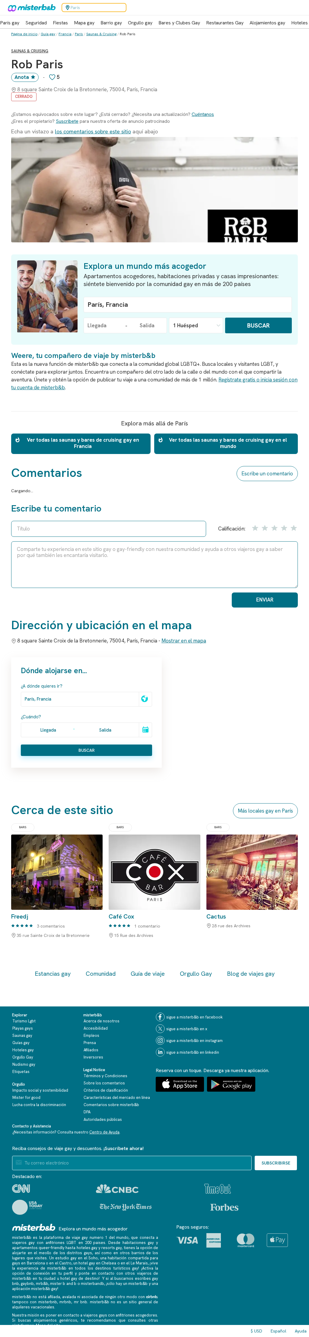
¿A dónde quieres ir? (41, 686)
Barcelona (36, 1263)
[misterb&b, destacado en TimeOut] (217, 1189)
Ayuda (301, 1331)
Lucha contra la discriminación (39, 1104)
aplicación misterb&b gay (34, 1288)
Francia (65, 34)
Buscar (258, 325)
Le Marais (139, 1263)
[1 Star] (255, 528)
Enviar (264, 599)
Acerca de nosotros (101, 1021)
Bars (23, 827)
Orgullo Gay (196, 974)
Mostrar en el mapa (183, 641)
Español (278, 1331)
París (79, 34)
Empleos (91, 1035)
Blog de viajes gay (251, 974)
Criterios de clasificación (106, 1090)
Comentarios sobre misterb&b (111, 1104)
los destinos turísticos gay (113, 1268)
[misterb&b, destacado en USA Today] (27, 1207)
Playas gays (22, 1028)
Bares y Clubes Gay (179, 23)
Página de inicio (24, 34)
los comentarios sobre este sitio (93, 131)
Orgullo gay (140, 23)
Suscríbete (67, 121)
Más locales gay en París (265, 810)
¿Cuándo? (31, 717)
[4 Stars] (283, 528)
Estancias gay (53, 974)
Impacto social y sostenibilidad (40, 1090)
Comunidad (101, 974)
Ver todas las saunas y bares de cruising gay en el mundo (228, 443)
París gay (9, 23)
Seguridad (36, 23)
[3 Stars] (274, 528)
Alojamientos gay (267, 23)
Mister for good (26, 1097)
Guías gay (21, 1042)
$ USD (256, 1331)
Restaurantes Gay (225, 23)
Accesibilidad (96, 1028)
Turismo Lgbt (24, 1021)
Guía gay (48, 34)
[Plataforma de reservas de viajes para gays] (34, 1227)
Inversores (93, 1057)
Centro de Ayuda (104, 1132)
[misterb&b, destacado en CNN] (21, 1188)
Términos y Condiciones (105, 1075)
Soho (93, 1258)
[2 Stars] (264, 528)
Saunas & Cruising (101, 34)
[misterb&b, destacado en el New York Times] (125, 1207)
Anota (21, 77)
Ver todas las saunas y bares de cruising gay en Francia (83, 443)
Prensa (90, 1042)
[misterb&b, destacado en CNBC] (117, 1188)
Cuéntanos (203, 114)
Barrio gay (111, 23)
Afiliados (91, 1049)
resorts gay (111, 1247)
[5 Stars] (293, 528)
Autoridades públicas (103, 1119)
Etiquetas (21, 1071)
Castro (65, 1263)
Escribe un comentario (267, 473)
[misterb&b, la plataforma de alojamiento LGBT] (30, 7)
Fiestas (60, 23)
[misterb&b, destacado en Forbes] (224, 1207)
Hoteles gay (23, 1049)
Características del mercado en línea (117, 1097)
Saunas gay (22, 1035)
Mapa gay (84, 23)
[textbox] (187, 304)
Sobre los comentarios (104, 1083)
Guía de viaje (148, 974)
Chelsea (108, 1263)
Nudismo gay (23, 1064)
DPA (87, 1112)
